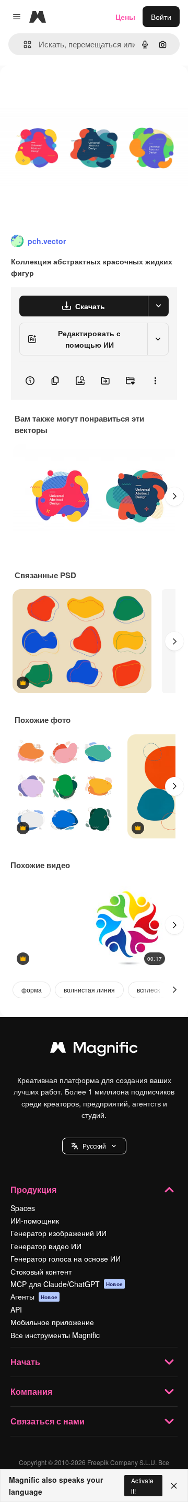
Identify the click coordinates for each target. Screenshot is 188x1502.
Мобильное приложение (52, 1322)
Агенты (33, 1296)
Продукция (33, 1189)
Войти (161, 16)
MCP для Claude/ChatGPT (66, 1284)
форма (31, 989)
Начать (25, 1362)
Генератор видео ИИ (45, 1246)
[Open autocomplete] (23, 44)
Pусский (94, 1145)
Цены (125, 16)
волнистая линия (89, 989)
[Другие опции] (155, 381)
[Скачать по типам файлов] (158, 306)
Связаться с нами (47, 1421)
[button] (94, 1146)
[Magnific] (94, 1050)
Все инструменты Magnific (55, 1335)
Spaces (22, 1208)
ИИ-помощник (34, 1220)
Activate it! (142, 1485)
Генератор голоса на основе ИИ (65, 1258)
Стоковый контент (41, 1271)
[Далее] (174, 496)
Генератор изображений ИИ (58, 1233)
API (16, 1309)
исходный (70, 89)
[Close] (174, 1486)
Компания (31, 1391)
